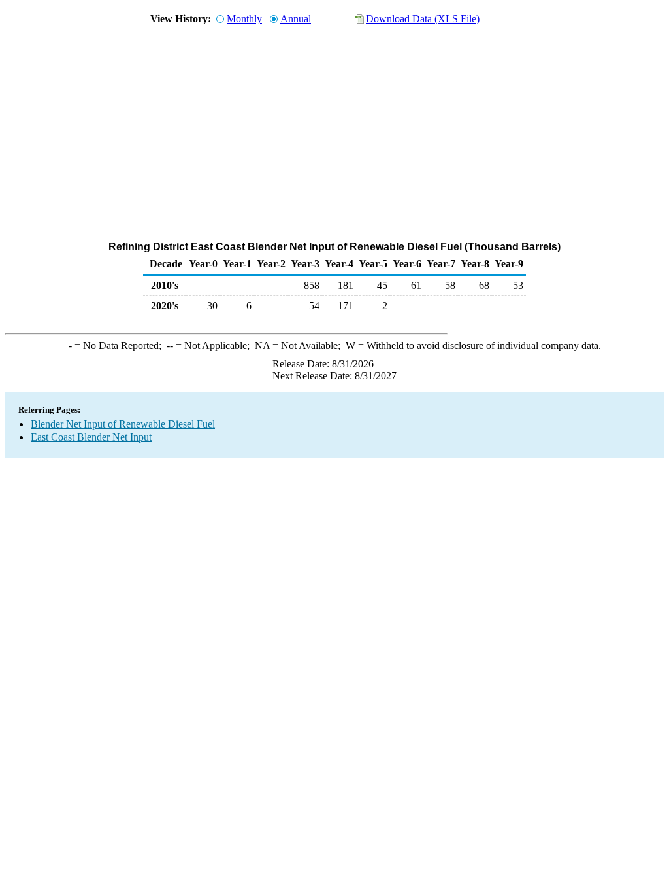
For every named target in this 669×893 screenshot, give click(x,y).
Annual (295, 18)
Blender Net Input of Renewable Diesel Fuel (123, 424)
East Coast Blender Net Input (91, 437)
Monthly (244, 18)
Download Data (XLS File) (423, 18)
